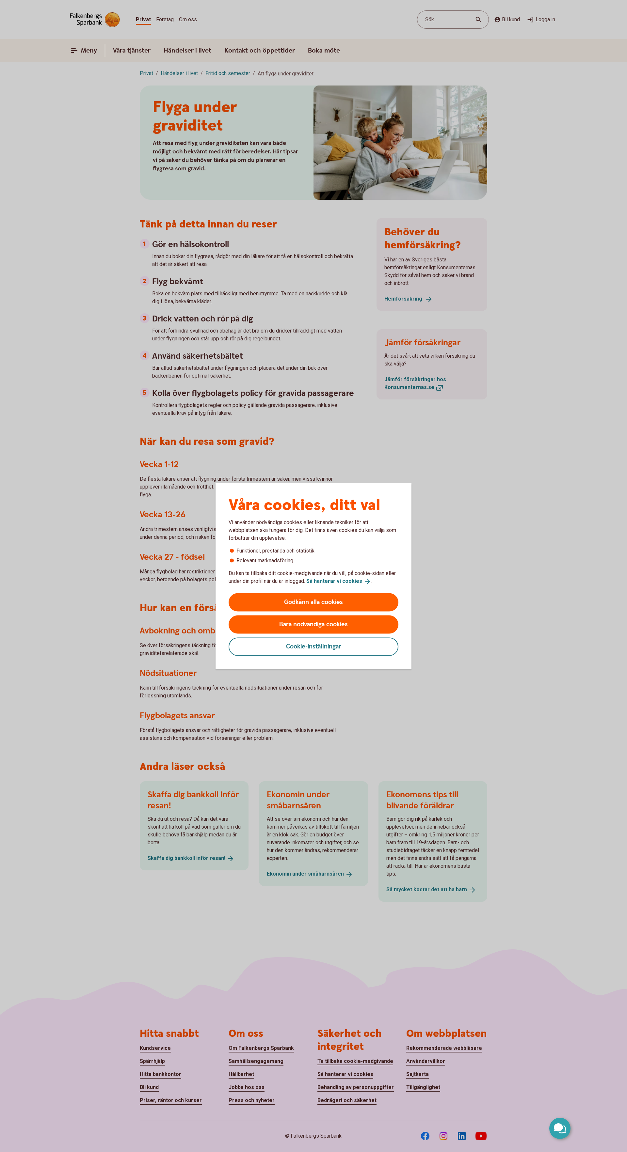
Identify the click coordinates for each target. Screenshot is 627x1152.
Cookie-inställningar (313, 646)
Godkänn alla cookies (313, 602)
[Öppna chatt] (560, 1128)
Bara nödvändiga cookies (313, 624)
